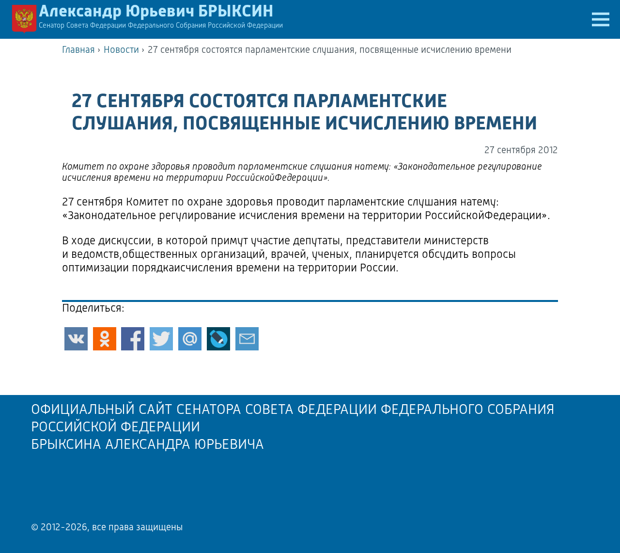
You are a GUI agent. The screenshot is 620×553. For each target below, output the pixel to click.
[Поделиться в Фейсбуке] (132, 338)
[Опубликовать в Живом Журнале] (218, 338)
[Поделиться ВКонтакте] (76, 338)
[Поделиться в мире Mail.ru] (190, 338)
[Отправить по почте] (247, 338)
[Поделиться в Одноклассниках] (104, 338)
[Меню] (600, 19)
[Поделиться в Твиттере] (161, 338)
